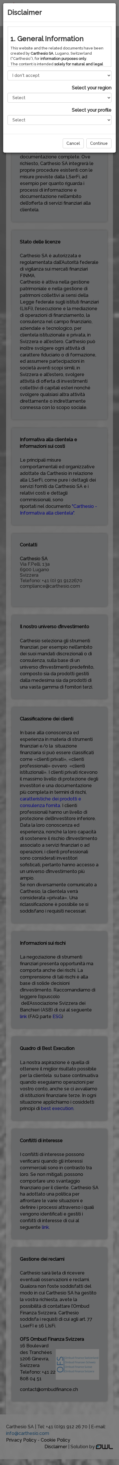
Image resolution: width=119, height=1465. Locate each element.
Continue (99, 143)
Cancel (73, 143)
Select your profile (91, 110)
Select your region (91, 87)
